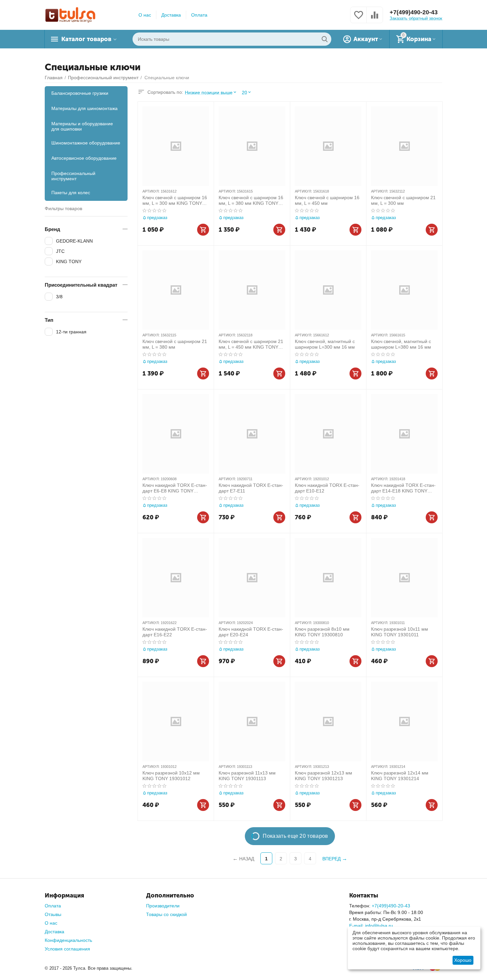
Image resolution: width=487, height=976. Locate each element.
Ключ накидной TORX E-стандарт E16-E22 (174, 631)
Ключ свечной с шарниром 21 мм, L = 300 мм (403, 200)
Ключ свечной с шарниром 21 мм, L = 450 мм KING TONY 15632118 (251, 344)
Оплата (199, 15)
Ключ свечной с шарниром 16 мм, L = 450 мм (327, 200)
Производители (163, 905)
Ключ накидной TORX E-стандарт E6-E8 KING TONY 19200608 (174, 488)
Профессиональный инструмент (73, 176)
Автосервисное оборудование (84, 158)
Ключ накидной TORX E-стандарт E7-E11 (251, 488)
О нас (144, 15)
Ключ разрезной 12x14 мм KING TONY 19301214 (399, 775)
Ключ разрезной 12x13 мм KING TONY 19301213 (323, 775)
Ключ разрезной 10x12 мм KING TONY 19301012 (171, 775)
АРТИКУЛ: (151, 191)
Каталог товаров (86, 39)
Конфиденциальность (68, 940)
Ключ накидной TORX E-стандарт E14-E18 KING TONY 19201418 (403, 488)
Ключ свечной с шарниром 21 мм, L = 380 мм (174, 344)
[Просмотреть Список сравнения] (374, 18)
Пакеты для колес (70, 192)
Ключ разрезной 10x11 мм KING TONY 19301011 (399, 631)
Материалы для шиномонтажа (84, 108)
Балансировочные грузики (79, 93)
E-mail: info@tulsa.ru (371, 925)
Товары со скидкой (166, 914)
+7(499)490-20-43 (414, 12)
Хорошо (462, 960)
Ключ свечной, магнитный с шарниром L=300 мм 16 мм (325, 344)
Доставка (171, 15)
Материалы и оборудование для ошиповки (82, 126)
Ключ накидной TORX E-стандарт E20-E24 (251, 631)
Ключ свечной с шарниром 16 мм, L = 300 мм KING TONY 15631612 (174, 200)
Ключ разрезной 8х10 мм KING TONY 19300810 (322, 631)
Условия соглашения (67, 948)
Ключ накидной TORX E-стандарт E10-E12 (327, 488)
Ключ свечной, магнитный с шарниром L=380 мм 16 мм (401, 344)
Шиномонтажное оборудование (85, 142)
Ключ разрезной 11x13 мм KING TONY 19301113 (247, 775)
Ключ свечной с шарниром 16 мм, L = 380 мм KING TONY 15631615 (251, 200)
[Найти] (324, 39)
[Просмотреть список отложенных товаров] (358, 18)
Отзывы (53, 914)
